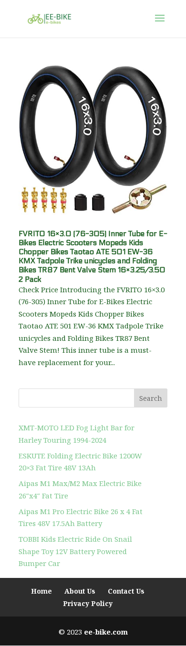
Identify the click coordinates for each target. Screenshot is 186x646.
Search (150, 398)
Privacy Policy (88, 603)
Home (41, 591)
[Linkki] (49, 18)
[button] (159, 24)
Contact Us (126, 591)
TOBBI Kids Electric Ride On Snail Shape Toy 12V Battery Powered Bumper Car (75, 551)
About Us (79, 591)
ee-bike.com (106, 631)
